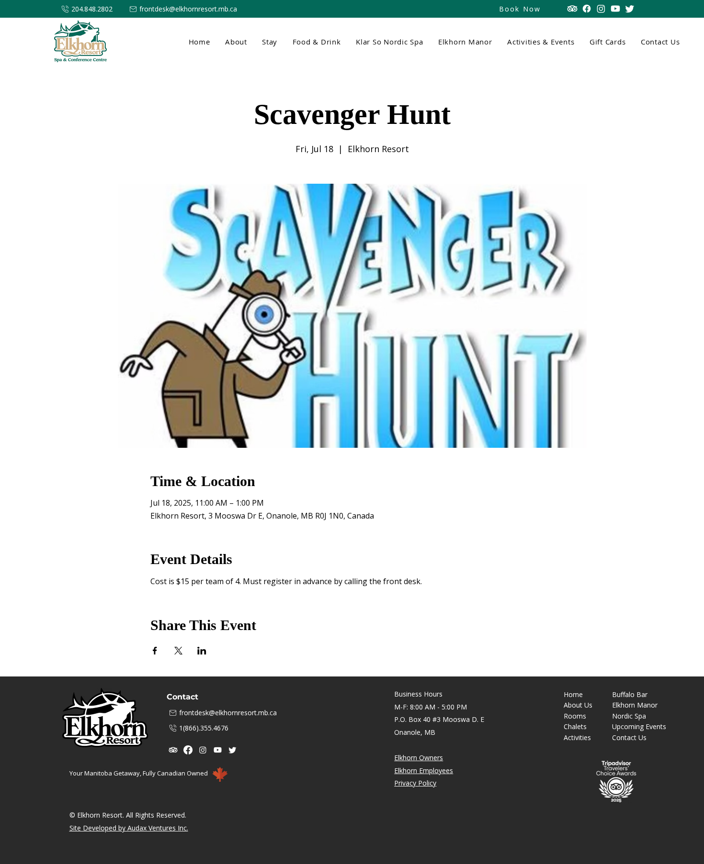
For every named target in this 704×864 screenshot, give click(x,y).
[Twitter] (630, 8)
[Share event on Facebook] (154, 650)
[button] (269, 41)
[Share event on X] (178, 650)
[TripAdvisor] (572, 8)
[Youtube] (615, 8)
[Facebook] (586, 8)
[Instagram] (601, 8)
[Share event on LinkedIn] (201, 650)
